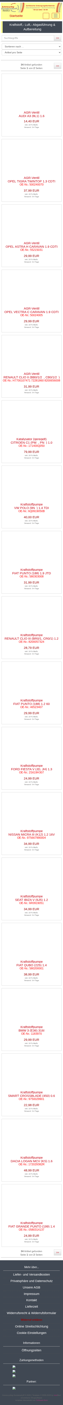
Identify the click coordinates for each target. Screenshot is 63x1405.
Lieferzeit (31, 1306)
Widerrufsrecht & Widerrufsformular (31, 1313)
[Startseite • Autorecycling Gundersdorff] (31, 7)
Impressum (31, 1294)
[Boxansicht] (43, 57)
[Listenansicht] (58, 57)
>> (57, 38)
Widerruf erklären (31, 1319)
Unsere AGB (31, 1287)
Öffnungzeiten (31, 1350)
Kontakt (31, 1300)
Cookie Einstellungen (31, 1333)
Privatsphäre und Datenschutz (31, 1281)
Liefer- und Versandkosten (31, 1274)
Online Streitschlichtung (31, 1326)
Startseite (16, 16)
